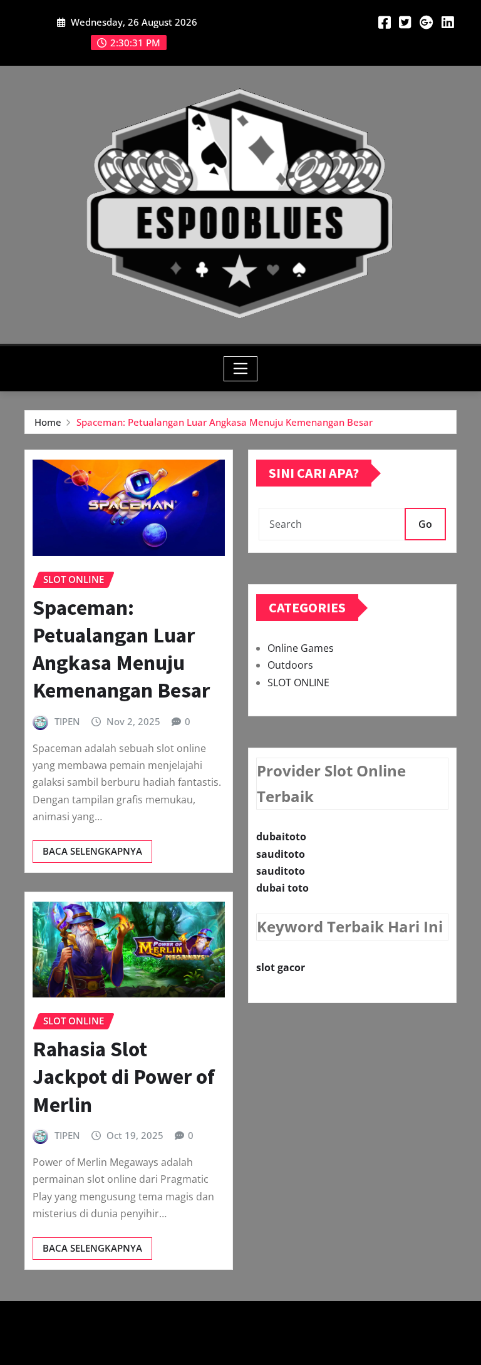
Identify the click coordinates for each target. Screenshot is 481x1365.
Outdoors (290, 665)
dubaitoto (281, 836)
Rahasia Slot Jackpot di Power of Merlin (124, 1076)
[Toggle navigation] (241, 368)
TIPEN (67, 721)
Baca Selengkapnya (92, 851)
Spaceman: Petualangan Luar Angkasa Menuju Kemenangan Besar (224, 422)
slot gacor (280, 967)
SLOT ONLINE (298, 682)
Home (47, 422)
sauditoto (280, 854)
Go (425, 524)
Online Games (300, 648)
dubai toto (282, 888)
